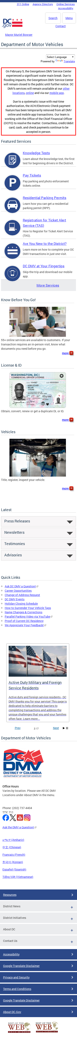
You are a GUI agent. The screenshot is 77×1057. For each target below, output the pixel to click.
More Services (48, 285)
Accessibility (65, 8)
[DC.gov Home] (12, 27)
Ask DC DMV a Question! (20, 586)
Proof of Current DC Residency (24, 621)
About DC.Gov (12, 1012)
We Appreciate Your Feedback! (24, 625)
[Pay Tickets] (12, 186)
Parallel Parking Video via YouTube (27, 616)
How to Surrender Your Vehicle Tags (28, 608)
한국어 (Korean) (12, 862)
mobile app (56, 93)
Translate (69, 61)
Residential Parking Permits (44, 197)
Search (52, 18)
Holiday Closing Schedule (21, 603)
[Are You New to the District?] (12, 255)
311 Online (23, 4)
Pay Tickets (32, 175)
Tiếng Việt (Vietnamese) (17, 877)
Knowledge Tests (36, 153)
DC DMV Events (14, 599)
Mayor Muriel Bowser (18, 35)
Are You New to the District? (45, 243)
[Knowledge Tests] (12, 164)
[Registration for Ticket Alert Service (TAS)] (12, 231)
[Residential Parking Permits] (12, 209)
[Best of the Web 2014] (19, 1032)
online (30, 93)
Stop (67, 728)
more (65, 353)
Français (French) (13, 855)
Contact (60, 26)
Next (56, 728)
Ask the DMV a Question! (18, 827)
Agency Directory (43, 4)
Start (64, 728)
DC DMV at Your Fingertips (43, 266)
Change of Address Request (22, 595)
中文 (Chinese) (11, 847)
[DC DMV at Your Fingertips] (12, 277)
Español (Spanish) (14, 869)
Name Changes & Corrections (23, 612)
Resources (9, 895)
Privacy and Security (16, 977)
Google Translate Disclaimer (21, 966)
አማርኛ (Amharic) (13, 840)
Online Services (65, 4)
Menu (69, 18)
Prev (18, 728)
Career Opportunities (18, 591)
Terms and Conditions (17, 989)
